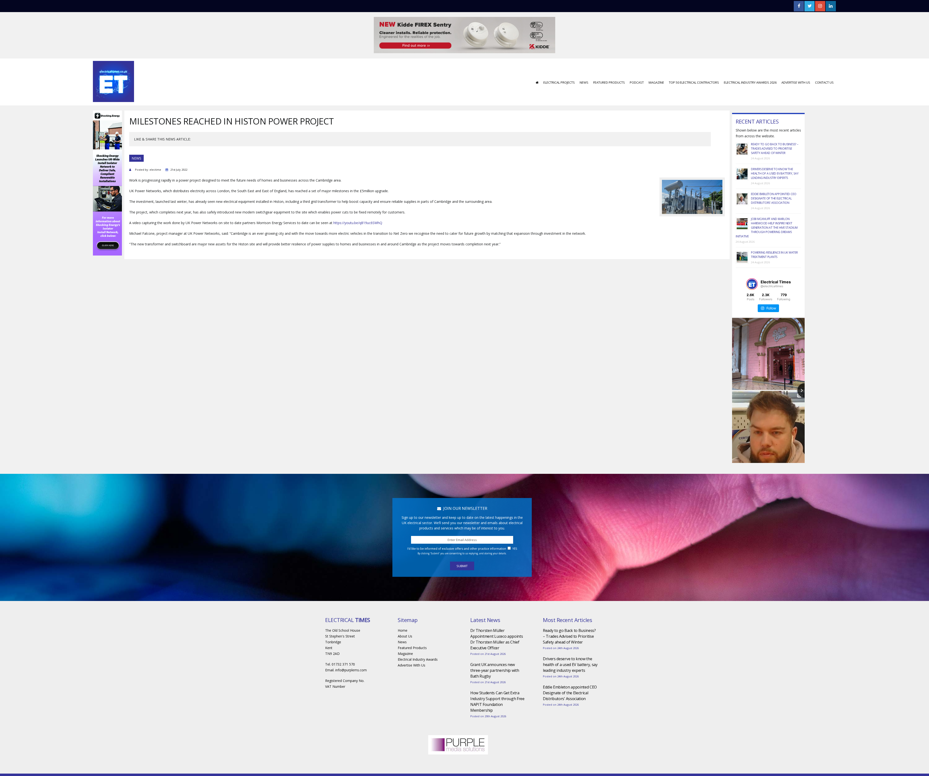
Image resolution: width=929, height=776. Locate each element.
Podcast (637, 68)
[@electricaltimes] (752, 269)
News (584, 68)
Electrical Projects (559, 68)
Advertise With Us (795, 68)
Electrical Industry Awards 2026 (750, 68)
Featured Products (609, 68)
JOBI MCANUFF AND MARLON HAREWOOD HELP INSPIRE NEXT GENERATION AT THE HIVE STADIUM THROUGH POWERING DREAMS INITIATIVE (767, 213)
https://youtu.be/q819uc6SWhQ (357, 208)
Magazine (656, 68)
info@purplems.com (351, 655)
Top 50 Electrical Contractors (694, 68)
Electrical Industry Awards (418, 645)
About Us (405, 621)
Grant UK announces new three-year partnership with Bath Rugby (494, 655)
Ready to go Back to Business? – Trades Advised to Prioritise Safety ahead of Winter (774, 134)
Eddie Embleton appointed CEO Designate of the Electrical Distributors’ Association (773, 183)
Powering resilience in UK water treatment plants (774, 240)
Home (402, 616)
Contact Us (824, 68)
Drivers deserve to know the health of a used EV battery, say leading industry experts (774, 159)
